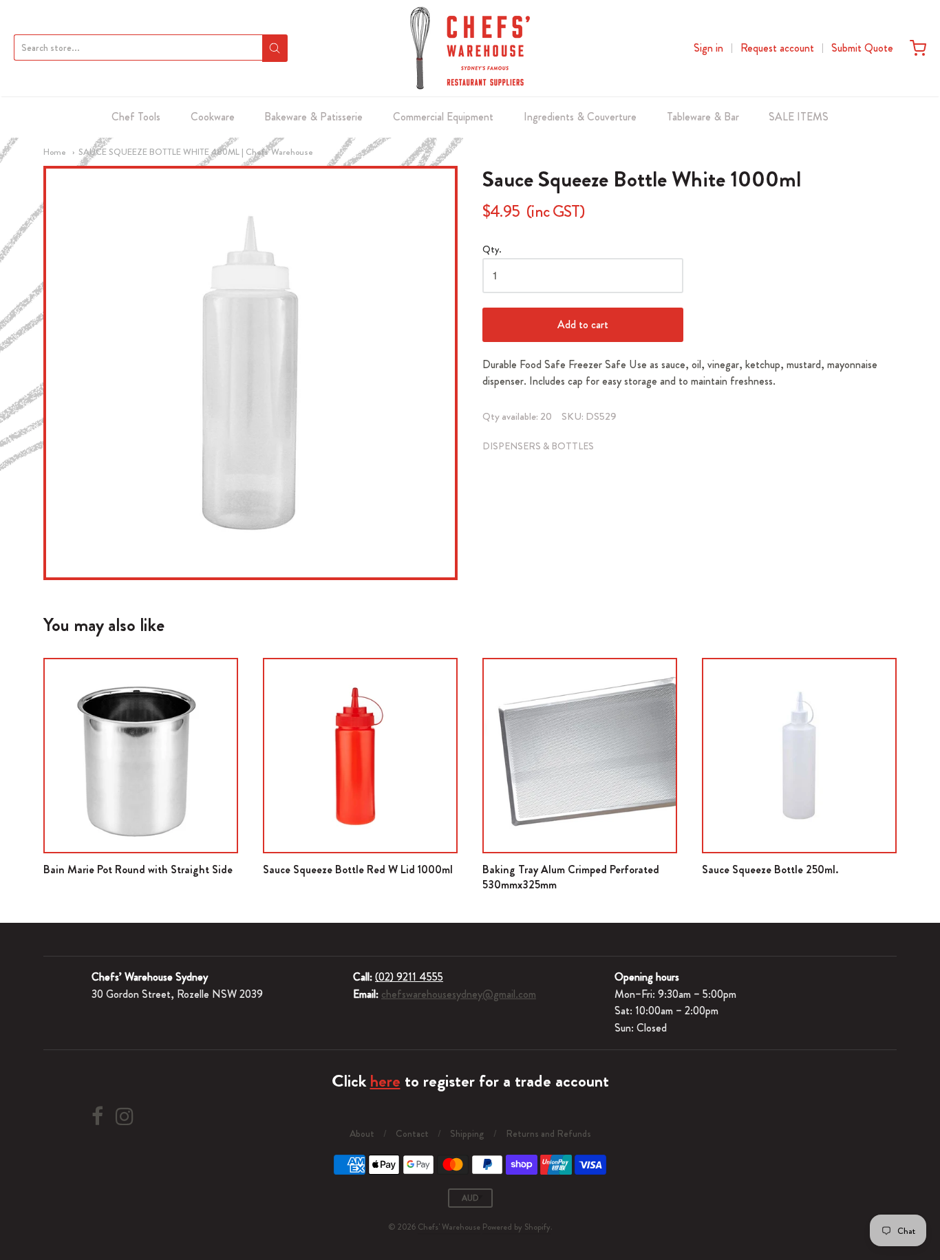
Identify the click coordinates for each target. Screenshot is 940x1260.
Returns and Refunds (548, 1133)
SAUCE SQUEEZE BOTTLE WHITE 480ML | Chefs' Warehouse (195, 151)
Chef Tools (135, 117)
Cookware (213, 117)
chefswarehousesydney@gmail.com (458, 994)
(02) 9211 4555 (409, 977)
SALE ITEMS (799, 117)
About (362, 1133)
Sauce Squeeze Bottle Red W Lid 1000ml (358, 869)
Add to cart (582, 324)
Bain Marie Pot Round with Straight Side (138, 869)
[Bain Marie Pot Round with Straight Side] (141, 755)
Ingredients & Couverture (580, 117)
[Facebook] (97, 1116)
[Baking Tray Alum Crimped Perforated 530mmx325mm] (580, 755)
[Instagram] (124, 1116)
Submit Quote (862, 48)
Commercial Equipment (443, 117)
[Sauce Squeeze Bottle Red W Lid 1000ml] (360, 755)
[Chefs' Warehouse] (470, 48)
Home (54, 151)
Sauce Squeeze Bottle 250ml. (770, 869)
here (385, 1081)
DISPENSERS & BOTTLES (538, 446)
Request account (777, 48)
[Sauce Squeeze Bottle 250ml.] (799, 755)
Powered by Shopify (516, 1227)
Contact (412, 1133)
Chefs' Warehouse (449, 1227)
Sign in (708, 48)
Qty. (492, 250)
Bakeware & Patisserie (313, 117)
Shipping (467, 1133)
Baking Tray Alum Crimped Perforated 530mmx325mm (570, 877)
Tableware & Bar (703, 117)
